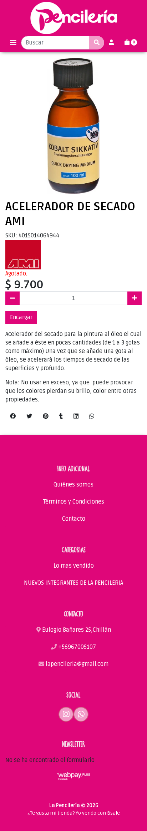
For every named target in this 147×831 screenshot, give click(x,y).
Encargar (21, 317)
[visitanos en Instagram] (66, 714)
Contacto (73, 518)
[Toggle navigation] (13, 42)
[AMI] (23, 254)
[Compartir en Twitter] (29, 416)
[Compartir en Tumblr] (61, 416)
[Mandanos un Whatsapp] (81, 714)
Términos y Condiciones (73, 501)
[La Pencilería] (73, 18)
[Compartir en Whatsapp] (92, 416)
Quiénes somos (73, 484)
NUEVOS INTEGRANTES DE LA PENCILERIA (73, 583)
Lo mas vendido (74, 565)
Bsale (113, 813)
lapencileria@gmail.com (76, 664)
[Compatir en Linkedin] (76, 416)
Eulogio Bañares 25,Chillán (76, 629)
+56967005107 (76, 647)
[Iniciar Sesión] (111, 42)
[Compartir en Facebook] (12, 416)
